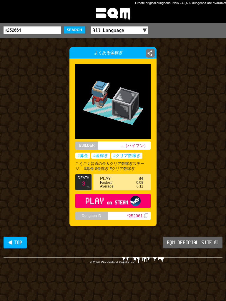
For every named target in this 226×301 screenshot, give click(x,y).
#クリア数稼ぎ (126, 155)
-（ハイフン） (135, 145)
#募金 (82, 155)
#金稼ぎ (100, 155)
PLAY (107, 201)
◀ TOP (15, 242)
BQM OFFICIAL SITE (189, 242)
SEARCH (74, 30)
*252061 (135, 215)
